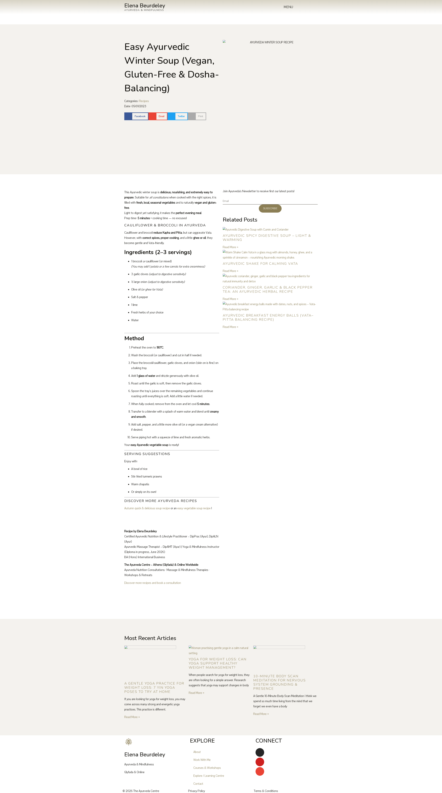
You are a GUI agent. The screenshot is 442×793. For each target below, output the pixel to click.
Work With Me (202, 760)
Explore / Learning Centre (208, 776)
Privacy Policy (196, 791)
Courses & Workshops (207, 768)
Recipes (144, 101)
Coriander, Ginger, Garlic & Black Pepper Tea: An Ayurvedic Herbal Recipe (268, 289)
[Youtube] (260, 762)
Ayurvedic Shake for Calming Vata (260, 263)
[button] (136, 116)
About (197, 752)
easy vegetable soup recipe (194, 508)
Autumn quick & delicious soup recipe (147, 508)
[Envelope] (260, 771)
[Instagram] (260, 752)
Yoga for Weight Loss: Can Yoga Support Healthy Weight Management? (218, 663)
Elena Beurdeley (144, 5)
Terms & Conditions (266, 791)
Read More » (230, 247)
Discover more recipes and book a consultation (152, 583)
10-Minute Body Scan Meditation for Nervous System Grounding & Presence (279, 682)
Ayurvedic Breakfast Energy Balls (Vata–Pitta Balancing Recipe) (268, 317)
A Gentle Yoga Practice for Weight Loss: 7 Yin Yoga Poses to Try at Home (154, 687)
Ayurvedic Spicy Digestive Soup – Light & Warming (267, 237)
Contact (198, 784)
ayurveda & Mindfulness (144, 10)
